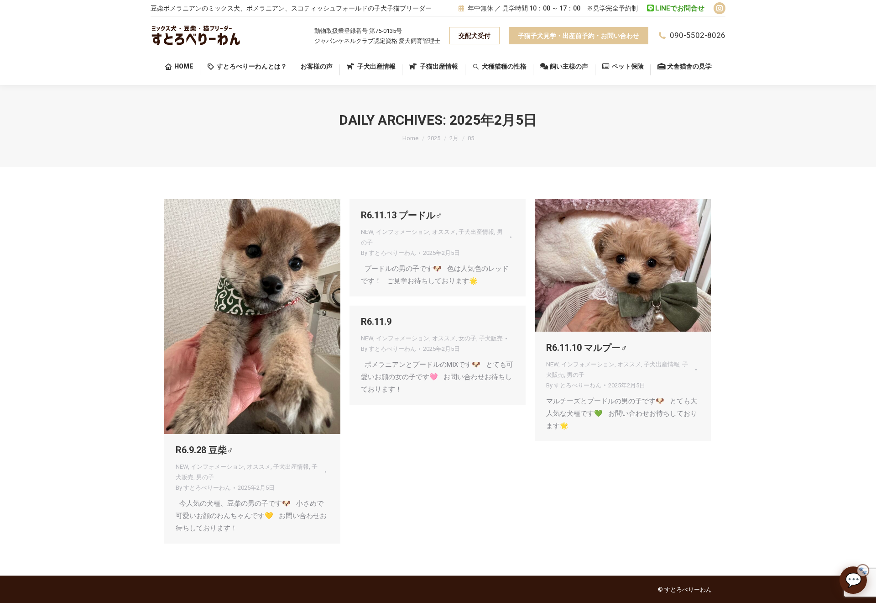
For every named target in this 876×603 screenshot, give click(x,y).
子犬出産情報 (291, 466)
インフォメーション (217, 466)
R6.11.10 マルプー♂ (586, 347)
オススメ (259, 466)
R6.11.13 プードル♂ (401, 215)
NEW (182, 466)
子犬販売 (491, 338)
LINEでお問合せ (679, 8)
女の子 (467, 338)
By (203, 487)
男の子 (205, 477)
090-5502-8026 (697, 35)
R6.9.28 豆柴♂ (205, 449)
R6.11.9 (376, 321)
